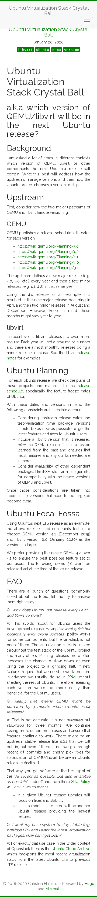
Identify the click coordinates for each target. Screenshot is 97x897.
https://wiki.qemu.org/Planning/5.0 (48, 246)
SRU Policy (80, 782)
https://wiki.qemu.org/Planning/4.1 (48, 257)
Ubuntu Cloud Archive (70, 849)
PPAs (71, 677)
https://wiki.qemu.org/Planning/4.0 (48, 262)
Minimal (52, 889)
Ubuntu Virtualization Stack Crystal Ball (49, 10)
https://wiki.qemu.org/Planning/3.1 (48, 268)
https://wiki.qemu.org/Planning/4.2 (48, 251)
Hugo (89, 883)
